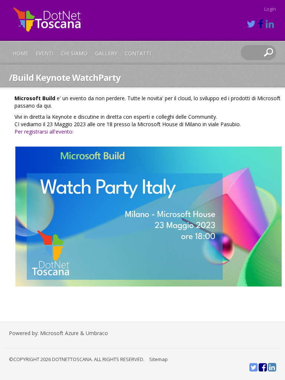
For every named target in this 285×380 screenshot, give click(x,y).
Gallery (106, 53)
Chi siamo (74, 53)
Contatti (138, 53)
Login (270, 9)
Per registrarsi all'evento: (43, 131)
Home (20, 53)
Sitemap (158, 359)
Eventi (44, 53)
